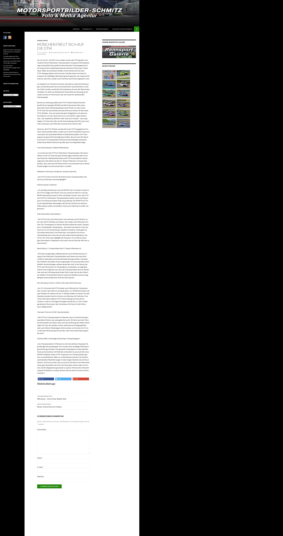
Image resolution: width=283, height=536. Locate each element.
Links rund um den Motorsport (122, 29)
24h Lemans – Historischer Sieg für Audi (51, 397)
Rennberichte (87, 29)
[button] (46, 379)
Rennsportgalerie (102, 29)
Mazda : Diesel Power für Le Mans (49, 405)
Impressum (76, 29)
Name (40, 458)
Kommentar (41, 429)
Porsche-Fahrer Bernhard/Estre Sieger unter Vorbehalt (11, 67)
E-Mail (40, 467)
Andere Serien (42, 40)
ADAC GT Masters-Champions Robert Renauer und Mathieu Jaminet (12, 52)
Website (40, 476)
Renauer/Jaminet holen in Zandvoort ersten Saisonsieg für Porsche (11, 74)
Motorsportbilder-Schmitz (60, 52)
